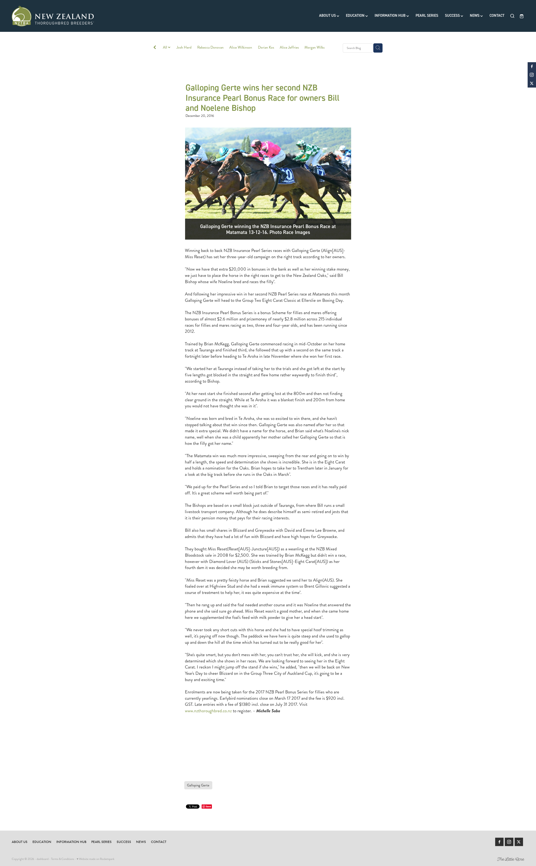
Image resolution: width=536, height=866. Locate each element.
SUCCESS (453, 15)
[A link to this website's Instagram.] (532, 75)
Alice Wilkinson (240, 47)
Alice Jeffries (289, 47)
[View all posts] (154, 48)
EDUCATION (355, 15)
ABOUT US (328, 15)
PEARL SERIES (427, 15)
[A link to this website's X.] (532, 83)
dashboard (43, 859)
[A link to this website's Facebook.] (532, 66)
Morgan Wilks (314, 47)
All (165, 47)
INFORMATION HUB (390, 15)
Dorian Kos (266, 47)
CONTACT (497, 15)
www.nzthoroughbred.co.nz (208, 711)
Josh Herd (184, 47)
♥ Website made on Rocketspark (95, 859)
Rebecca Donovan (210, 47)
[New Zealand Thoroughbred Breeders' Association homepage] (63, 15)
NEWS (475, 15)
